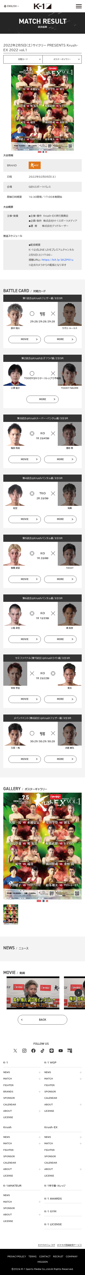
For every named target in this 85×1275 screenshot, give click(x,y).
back (42, 1020)
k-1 (54, 1185)
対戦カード (23, 59)
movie (24, 339)
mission (43, 1262)
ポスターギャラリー (62, 59)
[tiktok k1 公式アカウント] (42, 1050)
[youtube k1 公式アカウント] (60, 1050)
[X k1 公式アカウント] (15, 1050)
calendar (9, 1105)
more (60, 339)
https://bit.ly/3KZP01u (57, 259)
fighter (8, 1085)
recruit (58, 1256)
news (6, 1072)
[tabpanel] (33, 992)
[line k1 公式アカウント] (51, 1050)
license (8, 1117)
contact (45, 1256)
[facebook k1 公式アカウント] (33, 1050)
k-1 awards (53, 1198)
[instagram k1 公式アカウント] (24, 1050)
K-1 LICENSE (53, 1224)
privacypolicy (16, 1256)
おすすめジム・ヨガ (46, 1245)
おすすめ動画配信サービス (69, 1245)
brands (8, 1092)
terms (32, 1256)
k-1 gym (50, 1211)
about (7, 1111)
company (72, 1256)
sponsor (9, 1098)
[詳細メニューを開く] (79, 6)
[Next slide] (78, 993)
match (7, 1079)
